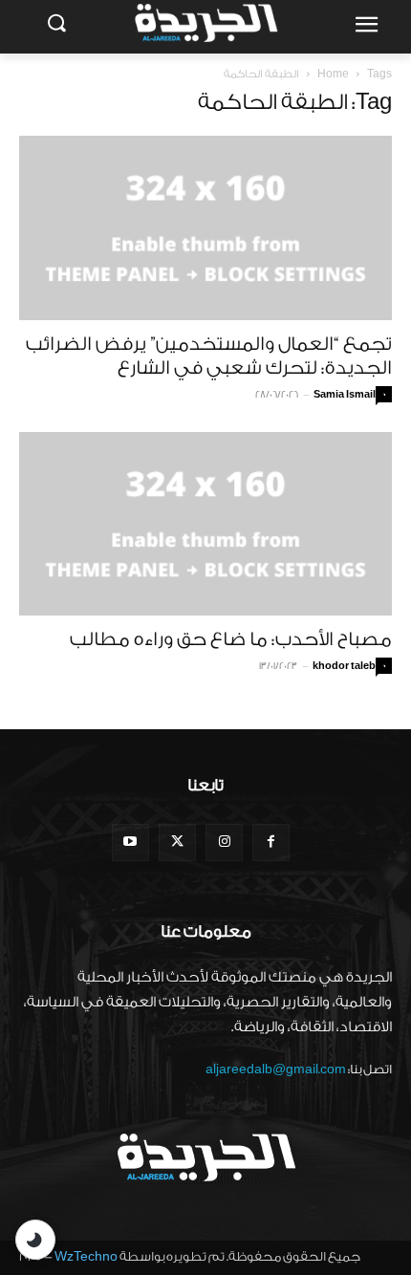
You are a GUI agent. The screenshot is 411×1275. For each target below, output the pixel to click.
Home (333, 74)
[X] (177, 842)
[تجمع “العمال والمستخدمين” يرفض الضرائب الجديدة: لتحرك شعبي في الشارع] (205, 228)
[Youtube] (130, 842)
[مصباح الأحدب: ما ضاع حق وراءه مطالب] (205, 524)
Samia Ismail (345, 394)
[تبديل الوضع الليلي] (35, 1240)
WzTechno (86, 1256)
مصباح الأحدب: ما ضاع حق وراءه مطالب (231, 639)
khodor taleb (344, 666)
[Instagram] (224, 842)
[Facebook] (271, 842)
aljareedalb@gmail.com (276, 1069)
